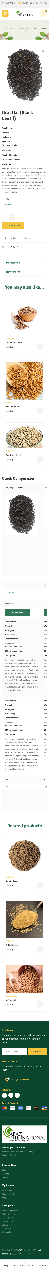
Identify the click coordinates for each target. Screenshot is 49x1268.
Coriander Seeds (14, 342)
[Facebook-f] (4, 1095)
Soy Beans (11, 1000)
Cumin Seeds (12, 881)
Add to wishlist (11, 238)
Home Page (8, 28)
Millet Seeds (12, 945)
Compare (28, 238)
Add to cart (14, 225)
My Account (18, 1266)
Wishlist (42, 1266)
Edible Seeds (23, 28)
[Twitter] (10, 1095)
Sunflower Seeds (14, 455)
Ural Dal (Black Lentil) (14, 487)
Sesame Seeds (13, 406)
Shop (6, 1266)
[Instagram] (17, 1095)
